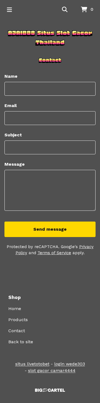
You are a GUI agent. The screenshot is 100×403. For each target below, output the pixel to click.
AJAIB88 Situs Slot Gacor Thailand (50, 37)
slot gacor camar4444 (52, 370)
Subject (13, 134)
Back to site (20, 341)
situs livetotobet (32, 363)
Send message (50, 229)
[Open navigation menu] (9, 10)
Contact (16, 330)
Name (11, 76)
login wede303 (69, 363)
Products (18, 319)
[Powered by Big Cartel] (50, 390)
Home (14, 308)
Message (14, 164)
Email (10, 105)
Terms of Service (54, 252)
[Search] (65, 9)
